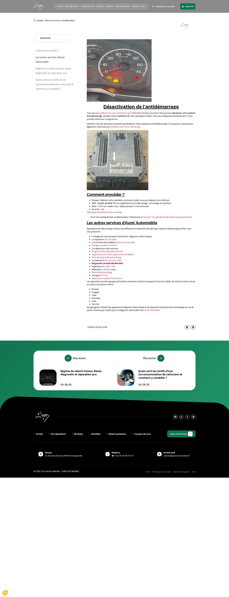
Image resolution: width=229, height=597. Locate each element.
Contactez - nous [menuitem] (138, 6)
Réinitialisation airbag (102, 272)
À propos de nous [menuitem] (87, 6)
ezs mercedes (110, 239)
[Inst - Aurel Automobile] (175, 417)
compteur (106, 269)
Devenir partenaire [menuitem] (123, 6)
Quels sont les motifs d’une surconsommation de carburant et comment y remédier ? (55, 84)
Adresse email (169, 453)
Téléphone (116, 453)
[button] (187, 327)
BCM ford (103, 275)
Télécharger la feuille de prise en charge (104, 212)
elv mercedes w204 (113, 260)
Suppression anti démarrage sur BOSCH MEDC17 (113, 254)
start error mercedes (126, 242)
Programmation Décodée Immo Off (107, 251)
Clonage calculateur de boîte (104, 245)
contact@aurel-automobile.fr (176, 456)
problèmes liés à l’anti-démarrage (125, 126)
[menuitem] (72, 6)
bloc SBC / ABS (108, 266)
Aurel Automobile (152, 310)
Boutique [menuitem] (100, 6)
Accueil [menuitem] (60, 6)
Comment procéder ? (47, 50)
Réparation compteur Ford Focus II (107, 278)
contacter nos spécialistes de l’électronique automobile (167, 217)
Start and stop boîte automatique (107, 257)
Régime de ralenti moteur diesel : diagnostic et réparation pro (54, 71)
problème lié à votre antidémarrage (114, 113)
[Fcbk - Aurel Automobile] (187, 417)
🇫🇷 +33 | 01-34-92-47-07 (123, 456)
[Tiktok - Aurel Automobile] (181, 417)
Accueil (39, 20)
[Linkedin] (193, 417)
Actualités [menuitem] (109, 6)
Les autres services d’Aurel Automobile (50, 59)
